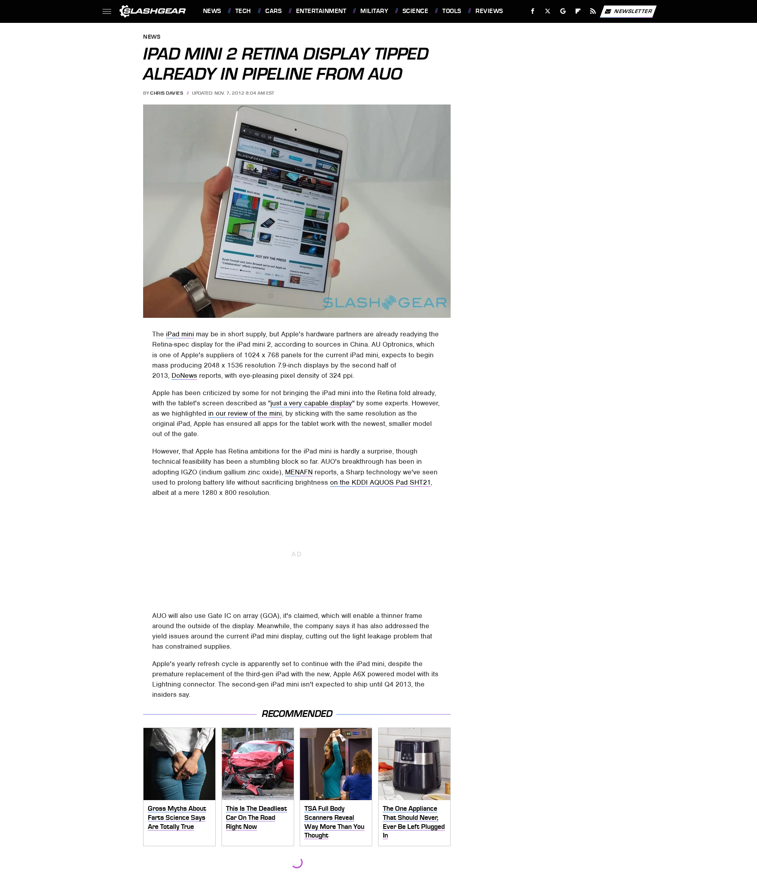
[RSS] (593, 11)
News (212, 11)
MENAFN (299, 472)
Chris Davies (166, 93)
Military (374, 11)
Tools (451, 11)
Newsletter (633, 11)
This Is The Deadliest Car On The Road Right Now (256, 817)
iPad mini (180, 334)
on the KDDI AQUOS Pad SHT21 (380, 482)
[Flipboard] (578, 11)
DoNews (184, 375)
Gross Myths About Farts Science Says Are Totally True (177, 817)
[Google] (563, 11)
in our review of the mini (245, 413)
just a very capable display (311, 403)
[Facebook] (533, 11)
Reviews (489, 11)
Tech (243, 11)
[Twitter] (547, 11)
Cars (273, 11)
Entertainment (321, 11)
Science (415, 11)
